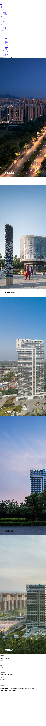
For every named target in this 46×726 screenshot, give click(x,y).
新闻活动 (4, 18)
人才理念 (4, 26)
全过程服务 (5, 13)
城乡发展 (4, 10)
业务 (1, 6)
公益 (3, 22)
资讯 (1, 16)
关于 (1, 5)
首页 (1, 4)
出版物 (4, 19)
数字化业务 (5, 14)
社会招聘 (4, 27)
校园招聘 (4, 28)
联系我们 (2, 30)
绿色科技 (4, 12)
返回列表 (2, 660)
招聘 (1, 24)
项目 (1, 7)
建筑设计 (4, 9)
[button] (23, 681)
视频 (3, 21)
